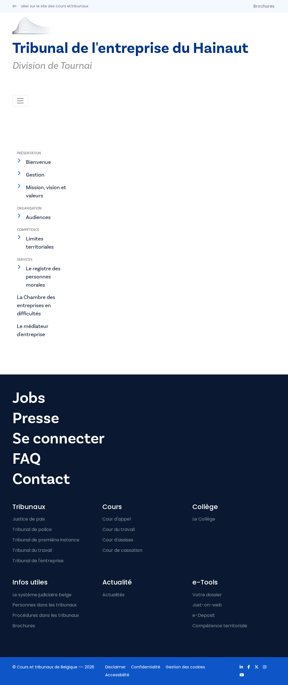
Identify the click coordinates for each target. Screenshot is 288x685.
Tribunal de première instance (45, 540)
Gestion (35, 174)
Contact (41, 479)
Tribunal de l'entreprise (38, 560)
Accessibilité (117, 675)
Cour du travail (118, 529)
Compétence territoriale (219, 625)
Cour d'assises (117, 540)
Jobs (28, 398)
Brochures (263, 6)
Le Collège (203, 519)
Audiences (38, 217)
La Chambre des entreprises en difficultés (36, 305)
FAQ (26, 459)
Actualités (113, 595)
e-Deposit (203, 615)
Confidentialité (145, 667)
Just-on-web (207, 605)
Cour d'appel (116, 519)
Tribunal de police (32, 529)
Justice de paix (28, 519)
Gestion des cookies (185, 667)
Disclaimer (115, 667)
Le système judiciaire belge (41, 595)
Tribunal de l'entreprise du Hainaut (130, 48)
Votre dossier (207, 595)
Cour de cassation (122, 550)
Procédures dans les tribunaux (45, 615)
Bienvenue (38, 162)
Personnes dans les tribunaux (44, 605)
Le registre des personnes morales (43, 276)
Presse (35, 418)
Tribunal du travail (32, 550)
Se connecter (58, 439)
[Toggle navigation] (20, 100)
